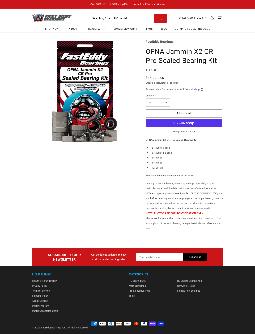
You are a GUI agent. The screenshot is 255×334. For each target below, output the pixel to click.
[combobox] (128, 18)
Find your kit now (155, 4)
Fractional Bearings (139, 290)
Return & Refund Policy (44, 280)
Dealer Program (40, 305)
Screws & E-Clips (186, 285)
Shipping (150, 83)
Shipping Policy (40, 295)
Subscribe (195, 257)
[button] (53, 28)
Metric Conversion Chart (45, 310)
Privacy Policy (39, 285)
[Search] (160, 18)
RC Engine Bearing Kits (189, 280)
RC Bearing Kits (137, 280)
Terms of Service (41, 290)
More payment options (183, 131)
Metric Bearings (137, 285)
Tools (132, 295)
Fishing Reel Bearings (188, 290)
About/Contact (40, 300)
